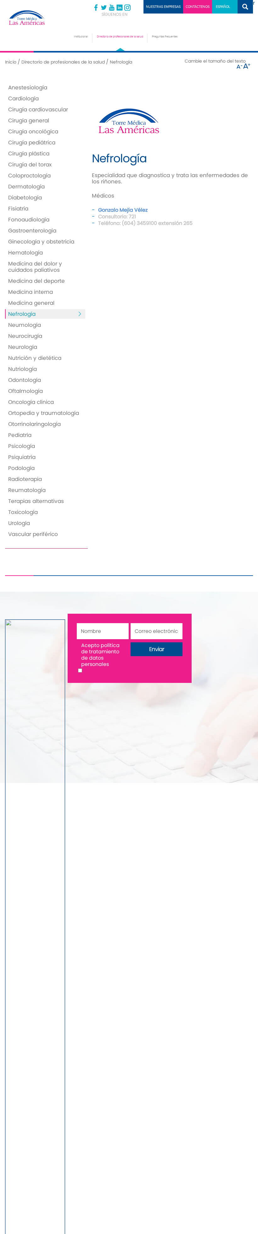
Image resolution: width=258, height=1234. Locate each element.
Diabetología (25, 197)
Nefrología (22, 314)
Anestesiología (27, 87)
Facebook (96, 7)
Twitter (104, 7)
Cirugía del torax (30, 164)
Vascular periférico (33, 534)
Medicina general (31, 303)
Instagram (127, 7)
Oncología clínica (31, 402)
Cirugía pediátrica (31, 142)
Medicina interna (30, 292)
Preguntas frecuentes (164, 36)
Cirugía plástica (28, 153)
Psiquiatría (22, 457)
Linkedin (119, 7)
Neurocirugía (25, 336)
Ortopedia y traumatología (43, 413)
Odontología (24, 380)
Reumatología (27, 490)
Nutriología (22, 369)
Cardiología (23, 98)
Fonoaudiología (28, 219)
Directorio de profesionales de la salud (120, 36)
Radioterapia (25, 479)
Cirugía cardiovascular (38, 109)
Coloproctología (29, 175)
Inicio (10, 62)
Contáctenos (198, 7)
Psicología (21, 446)
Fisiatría (18, 208)
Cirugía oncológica (33, 131)
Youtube (112, 7)
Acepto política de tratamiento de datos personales (100, 654)
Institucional (81, 36)
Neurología (22, 347)
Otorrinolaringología (34, 424)
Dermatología (26, 186)
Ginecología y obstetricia (41, 241)
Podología (21, 468)
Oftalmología (25, 391)
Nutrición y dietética (34, 358)
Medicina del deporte (36, 281)
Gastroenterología (32, 230)
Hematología (25, 252)
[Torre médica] (36, 17)
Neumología (24, 325)
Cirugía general (28, 120)
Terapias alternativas (36, 501)
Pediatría (19, 435)
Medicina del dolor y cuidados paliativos (35, 267)
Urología (19, 523)
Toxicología (23, 512)
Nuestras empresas (163, 7)
